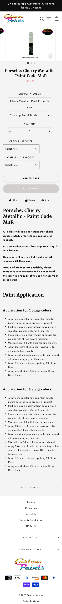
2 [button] (31, 63)
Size (29, 108)
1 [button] (28, 63)
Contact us (31, 508)
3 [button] (34, 63)
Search (31, 502)
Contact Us (31, 537)
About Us (31, 514)
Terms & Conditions (31, 520)
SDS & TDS (31, 526)
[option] (31, 6)
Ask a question (30, 487)
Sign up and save (31, 549)
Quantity (30, 124)
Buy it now (31, 188)
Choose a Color (30, 93)
